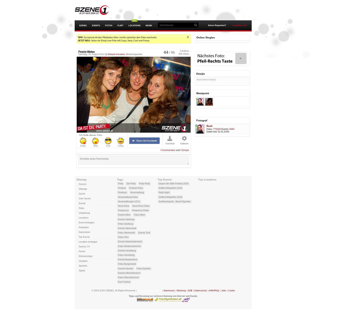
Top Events (84, 237)
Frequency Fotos (140, 210)
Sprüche (83, 266)
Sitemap (83, 189)
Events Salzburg (126, 219)
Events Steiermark (127, 228)
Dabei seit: (211, 131)
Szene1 (83, 25)
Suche (82, 193)
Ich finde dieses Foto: (91, 135)
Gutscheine (84, 232)
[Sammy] (200, 105)
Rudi (209, 126)
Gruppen (83, 261)
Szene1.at (95, 10)
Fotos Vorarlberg (126, 255)
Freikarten (84, 227)
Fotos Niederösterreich (129, 246)
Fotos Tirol (123, 237)
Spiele (82, 270)
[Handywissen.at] (167, 301)
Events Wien (124, 215)
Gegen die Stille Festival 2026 (174, 183)
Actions (184, 51)
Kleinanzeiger (86, 256)
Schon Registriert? (217, 25)
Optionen (184, 144)
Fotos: (209, 129)
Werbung (181, 290)
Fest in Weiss (86, 51)
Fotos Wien (139, 215)
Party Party (144, 183)
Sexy (95, 146)
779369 (217, 129)
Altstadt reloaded (116, 54)
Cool (108, 146)
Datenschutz (200, 290)
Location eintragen (88, 242)
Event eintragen (87, 222)
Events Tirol (144, 232)
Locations (134, 25)
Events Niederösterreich (130, 241)
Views (183, 54)
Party (120, 183)
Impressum (169, 290)
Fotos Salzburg (125, 224)
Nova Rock (123, 206)
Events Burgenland (127, 259)
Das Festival (124, 282)
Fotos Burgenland (127, 264)
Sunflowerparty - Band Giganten (175, 201)
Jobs (223, 290)
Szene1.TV (84, 246)
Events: (225, 129)
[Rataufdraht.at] (186, 301)
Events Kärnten (125, 268)
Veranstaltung (137, 192)
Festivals (122, 192)
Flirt (120, 25)
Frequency (123, 210)
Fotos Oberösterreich (128, 277)
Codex (231, 290)
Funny (121, 146)
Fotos (108, 25)
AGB (190, 290)
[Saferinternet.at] (145, 301)
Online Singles (205, 37)
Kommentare (168, 150)
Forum (82, 251)
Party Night (164, 192)
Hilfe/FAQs (214, 290)
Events (96, 25)
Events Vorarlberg (127, 250)
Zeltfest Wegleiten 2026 (170, 188)
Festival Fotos (136, 188)
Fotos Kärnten (144, 268)
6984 (232, 129)
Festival (122, 188)
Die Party (131, 183)
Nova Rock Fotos (141, 206)
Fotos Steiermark (126, 232)
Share (146, 140)
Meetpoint (202, 93)
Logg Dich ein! (239, 25)
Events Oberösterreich (129, 273)
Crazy (83, 146)
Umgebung (84, 213)
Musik (149, 25)
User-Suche (85, 198)
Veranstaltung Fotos (128, 197)
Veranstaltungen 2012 (129, 201)
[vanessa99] (209, 105)
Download (170, 144)
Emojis (184, 150)
